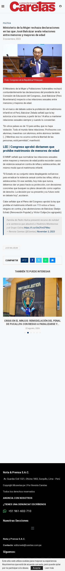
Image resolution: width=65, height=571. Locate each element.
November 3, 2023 (46, 231)
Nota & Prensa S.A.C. (16, 472)
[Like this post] (25, 260)
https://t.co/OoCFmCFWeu (37, 227)
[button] (5, 305)
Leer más (49, 568)
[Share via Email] (52, 260)
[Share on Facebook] (32, 260)
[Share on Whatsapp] (45, 260)
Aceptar (37, 568)
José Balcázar (11, 248)
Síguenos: (9, 551)
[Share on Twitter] (39, 260)
